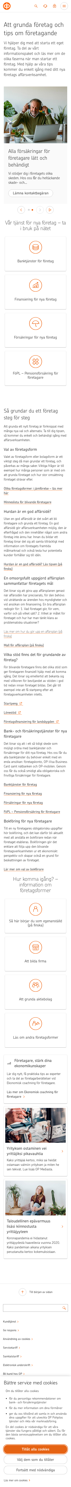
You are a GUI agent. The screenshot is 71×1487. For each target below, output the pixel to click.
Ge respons (9, 1330)
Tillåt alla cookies (35, 1449)
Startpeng (11, 703)
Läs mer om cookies (16, 1480)
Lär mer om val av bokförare (24, 869)
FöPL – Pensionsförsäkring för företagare (32, 812)
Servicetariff (10, 1347)
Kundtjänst (9, 1321)
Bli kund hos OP (12, 1374)
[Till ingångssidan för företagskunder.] (7, 6)
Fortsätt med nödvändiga (35, 1470)
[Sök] (36, 6)
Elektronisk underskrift (16, 1365)
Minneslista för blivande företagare (27, 502)
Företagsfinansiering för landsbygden (29, 722)
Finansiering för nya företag (23, 793)
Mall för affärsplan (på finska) (24, 645)
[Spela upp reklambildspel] (50, 210)
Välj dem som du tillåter (35, 1459)
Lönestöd (10, 712)
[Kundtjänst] (45, 6)
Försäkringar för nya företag (23, 803)
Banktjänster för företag (20, 784)
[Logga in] (54, 6)
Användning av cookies (16, 1339)
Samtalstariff (11, 1356)
